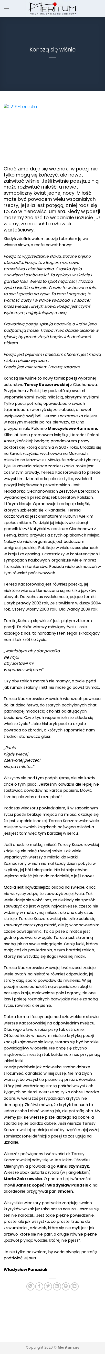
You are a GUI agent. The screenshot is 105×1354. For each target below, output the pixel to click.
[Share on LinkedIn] (75, 1286)
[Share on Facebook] (39, 1286)
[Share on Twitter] (48, 1286)
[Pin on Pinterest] (66, 1286)
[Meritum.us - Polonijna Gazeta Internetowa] (53, 8)
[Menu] (7, 8)
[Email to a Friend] (57, 1286)
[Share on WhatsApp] (30, 1286)
